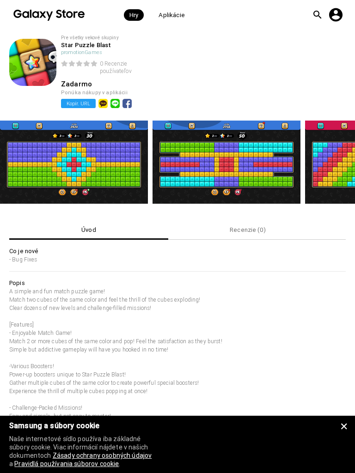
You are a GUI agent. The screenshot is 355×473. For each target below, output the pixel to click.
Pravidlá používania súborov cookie (66, 464)
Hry (133, 15)
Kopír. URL (78, 103)
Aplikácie (171, 15)
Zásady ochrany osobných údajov (102, 455)
